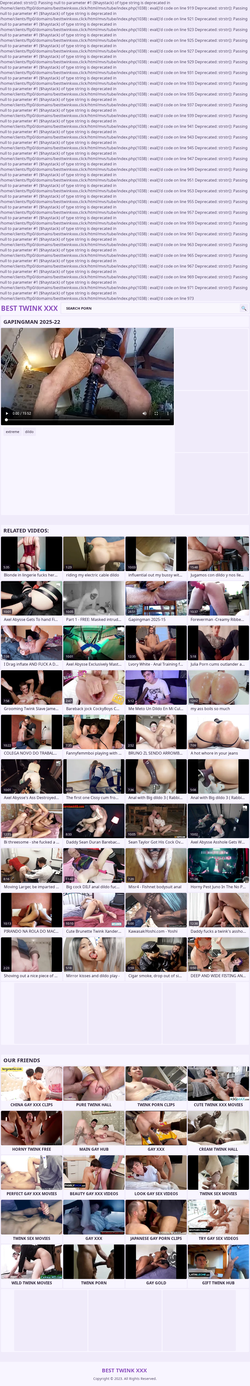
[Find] (244, 308)
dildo (29, 431)
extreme (12, 431)
